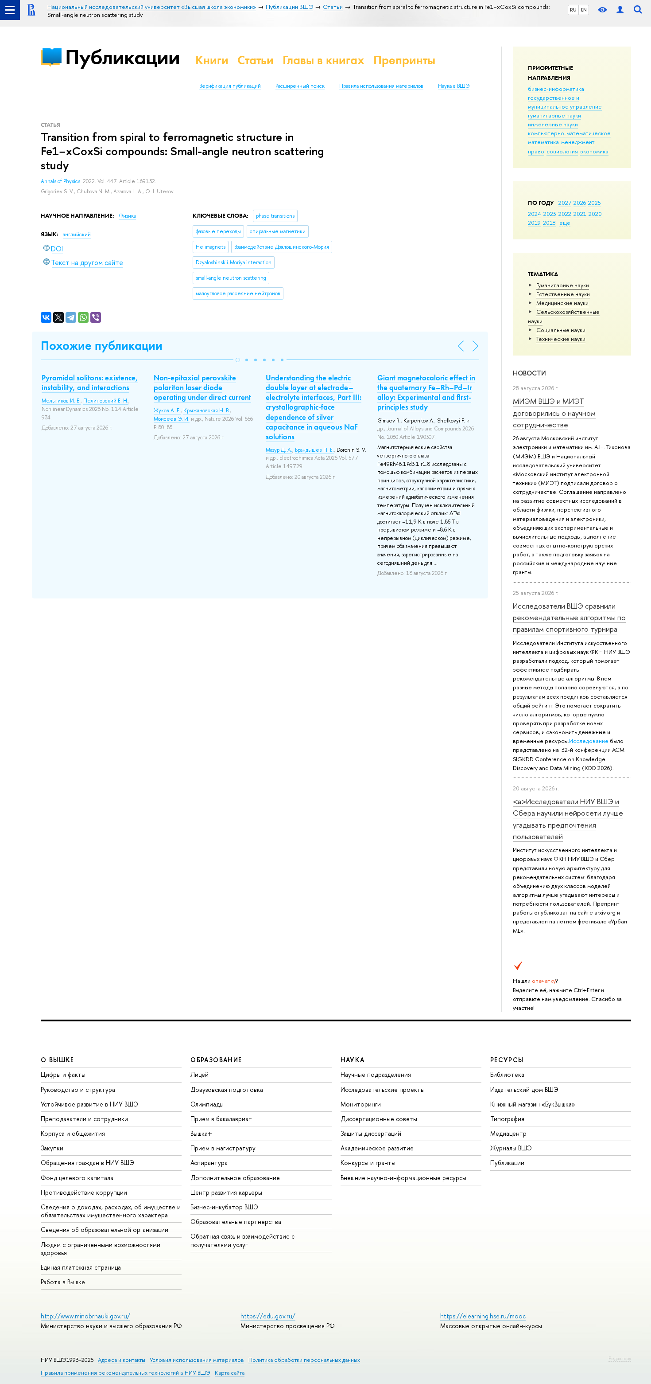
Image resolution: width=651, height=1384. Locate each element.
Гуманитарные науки (562, 285)
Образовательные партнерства (235, 1221)
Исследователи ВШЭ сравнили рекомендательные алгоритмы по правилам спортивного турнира (569, 617)
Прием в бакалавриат (221, 1118)
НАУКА (353, 1060)
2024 (534, 214)
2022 (564, 214)
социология (562, 151)
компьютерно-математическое (569, 133)
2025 (594, 203)
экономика (594, 151)
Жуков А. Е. (167, 410)
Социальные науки (560, 330)
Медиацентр (508, 1133)
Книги (212, 60)
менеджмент (578, 142)
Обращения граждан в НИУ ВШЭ (87, 1162)
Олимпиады (207, 1104)
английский (77, 234)
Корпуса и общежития (73, 1133)
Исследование (588, 741)
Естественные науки (563, 294)
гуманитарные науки (554, 115)
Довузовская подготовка (226, 1089)
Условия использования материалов (197, 1360)
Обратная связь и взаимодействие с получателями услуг (242, 1240)
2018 (549, 223)
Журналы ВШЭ (511, 1148)
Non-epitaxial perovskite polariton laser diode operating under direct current (202, 387)
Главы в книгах (323, 60)
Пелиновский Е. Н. (105, 400)
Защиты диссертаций (371, 1133)
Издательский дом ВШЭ (524, 1089)
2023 (549, 214)
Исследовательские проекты (383, 1089)
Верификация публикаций (230, 86)
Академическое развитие (377, 1148)
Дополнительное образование (235, 1177)
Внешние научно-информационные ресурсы (403, 1177)
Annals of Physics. (62, 181)
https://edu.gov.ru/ (267, 1316)
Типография (507, 1118)
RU (573, 10)
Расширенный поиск (300, 86)
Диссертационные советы (379, 1118)
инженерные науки (553, 124)
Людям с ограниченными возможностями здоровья (100, 1248)
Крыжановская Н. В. (206, 410)
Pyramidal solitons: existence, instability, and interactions (90, 382)
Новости (529, 373)
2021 (580, 214)
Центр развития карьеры (226, 1192)
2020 (595, 214)
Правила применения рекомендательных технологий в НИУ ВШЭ (125, 1372)
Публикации (122, 56)
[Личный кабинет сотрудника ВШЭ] (620, 10)
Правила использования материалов (381, 86)
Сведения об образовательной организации (104, 1229)
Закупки (52, 1148)
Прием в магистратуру (223, 1148)
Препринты (404, 60)
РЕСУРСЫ (507, 1060)
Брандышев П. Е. (314, 450)
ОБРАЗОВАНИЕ (216, 1060)
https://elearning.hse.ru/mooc (483, 1316)
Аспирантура (209, 1162)
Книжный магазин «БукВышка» (532, 1104)
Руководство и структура (78, 1089)
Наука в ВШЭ (453, 86)
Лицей (199, 1074)
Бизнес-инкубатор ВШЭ (224, 1207)
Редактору (619, 1358)
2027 (564, 203)
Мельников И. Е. (61, 400)
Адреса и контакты (121, 1360)
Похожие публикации (102, 345)
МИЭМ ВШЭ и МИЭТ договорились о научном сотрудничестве (554, 413)
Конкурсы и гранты (368, 1162)
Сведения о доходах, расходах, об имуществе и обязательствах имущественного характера (111, 1211)
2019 (534, 223)
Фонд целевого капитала (77, 1177)
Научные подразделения (376, 1074)
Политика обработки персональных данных (304, 1360)
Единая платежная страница (81, 1267)
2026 (580, 203)
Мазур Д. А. (279, 450)
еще (564, 223)
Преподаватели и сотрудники (84, 1118)
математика (543, 142)
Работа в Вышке (63, 1282)
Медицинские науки (562, 303)
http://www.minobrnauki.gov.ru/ (85, 1316)
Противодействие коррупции (84, 1192)
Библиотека (507, 1074)
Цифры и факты (63, 1074)
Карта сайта (229, 1372)
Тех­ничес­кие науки (560, 339)
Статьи (255, 60)
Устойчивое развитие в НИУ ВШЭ (89, 1104)
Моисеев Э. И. (172, 418)
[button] (237, 360)
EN (584, 10)
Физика (127, 215)
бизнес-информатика (556, 89)
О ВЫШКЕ (57, 1060)
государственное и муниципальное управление (565, 102)
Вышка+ (201, 1133)
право (536, 151)
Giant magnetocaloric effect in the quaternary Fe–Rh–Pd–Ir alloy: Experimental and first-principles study (426, 392)
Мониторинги (361, 1104)
